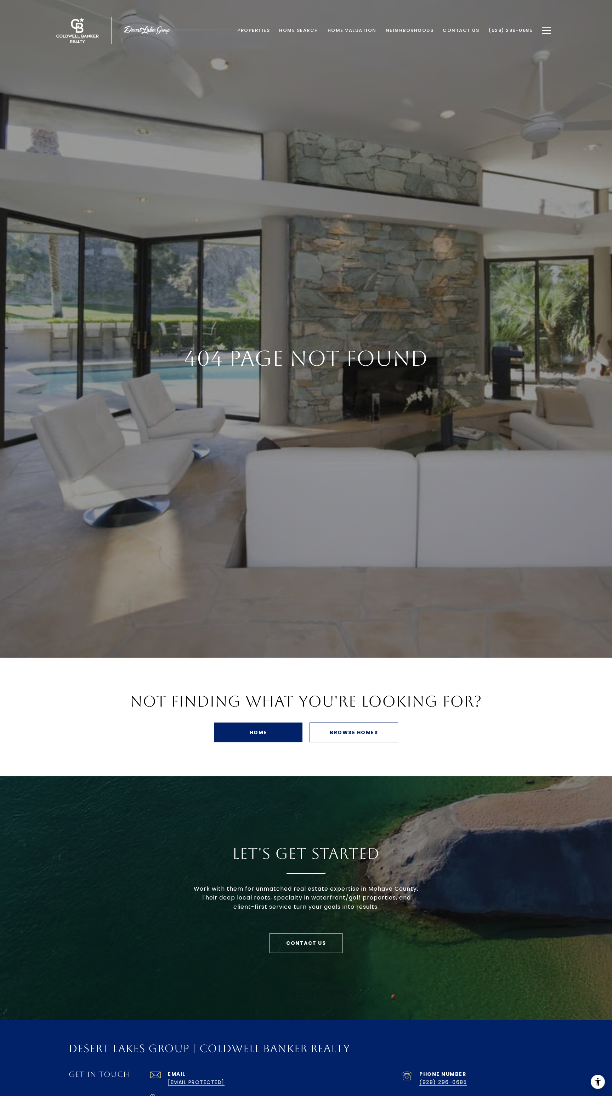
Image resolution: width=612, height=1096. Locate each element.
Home (258, 732)
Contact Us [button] (306, 943)
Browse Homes (354, 732)
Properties (253, 30)
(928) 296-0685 (443, 1082)
